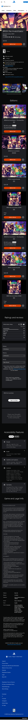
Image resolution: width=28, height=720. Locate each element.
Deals (14, 10)
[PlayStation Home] (14, 2)
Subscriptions (21, 10)
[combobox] (14, 349)
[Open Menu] (1, 2)
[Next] (26, 88)
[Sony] (25, 719)
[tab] (11, 436)
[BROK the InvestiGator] (12, 88)
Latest (3, 10)
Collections (8, 10)
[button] (9, 65)
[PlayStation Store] (6, 6)
